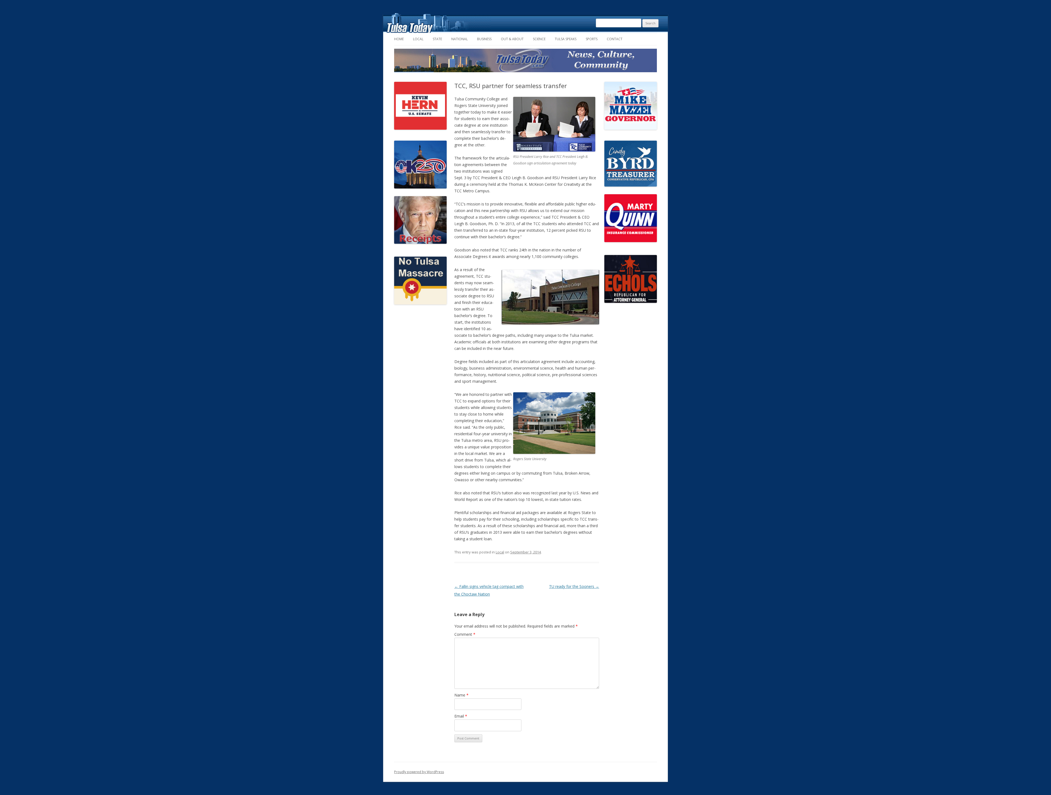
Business (484, 39)
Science (539, 39)
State (437, 39)
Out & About (512, 39)
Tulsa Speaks (565, 39)
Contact (614, 39)
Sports (591, 39)
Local (418, 39)
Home (399, 39)
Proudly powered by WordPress (419, 772)
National (459, 39)
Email (460, 716)
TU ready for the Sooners (574, 586)
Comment (464, 634)
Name (461, 695)
